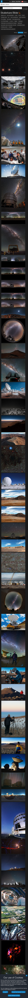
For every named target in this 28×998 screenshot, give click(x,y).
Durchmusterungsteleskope (8, 29)
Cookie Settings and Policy (14, 995)
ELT (8, 17)
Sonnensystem (20, 25)
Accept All (5, 992)
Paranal (20, 21)
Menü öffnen (5, 4)
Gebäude (20, 23)
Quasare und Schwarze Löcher (8, 25)
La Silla (11, 21)
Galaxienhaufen (16, 19)
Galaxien (9, 19)
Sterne (10, 27)
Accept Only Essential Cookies (18, 992)
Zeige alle (3, 15)
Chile (23, 15)
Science (13, 1)
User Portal (18, 1)
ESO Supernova (14, 17)
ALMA (16, 15)
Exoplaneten (22, 17)
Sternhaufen (4, 27)
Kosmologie (4, 17)
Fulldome (3, 19)
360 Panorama (10, 15)
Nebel (16, 21)
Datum (25, 32)
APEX (20, 15)
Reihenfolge (20, 32)
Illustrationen (4, 21)
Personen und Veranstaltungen (8, 23)
